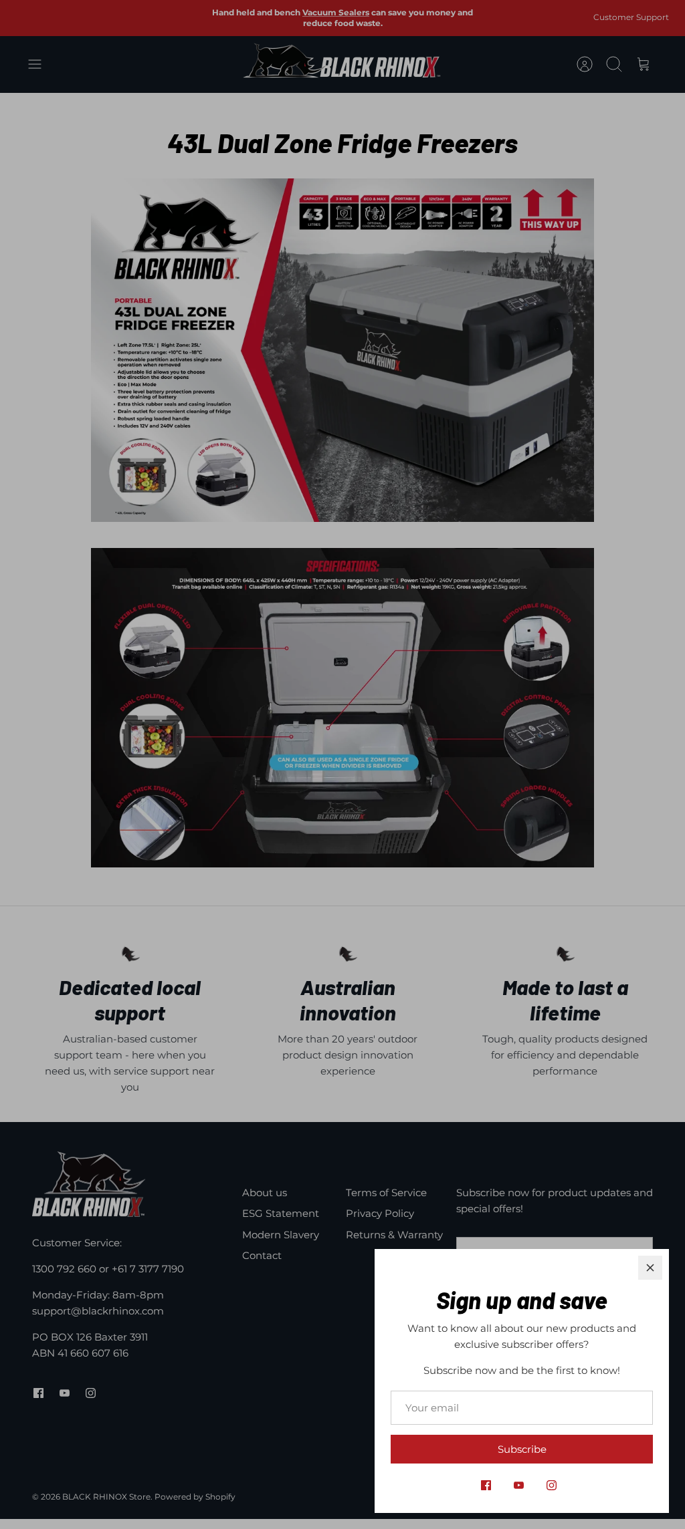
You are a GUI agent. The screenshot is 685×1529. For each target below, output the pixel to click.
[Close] (650, 1268)
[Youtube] (519, 1485)
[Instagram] (552, 1485)
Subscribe (522, 1449)
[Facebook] (486, 1485)
